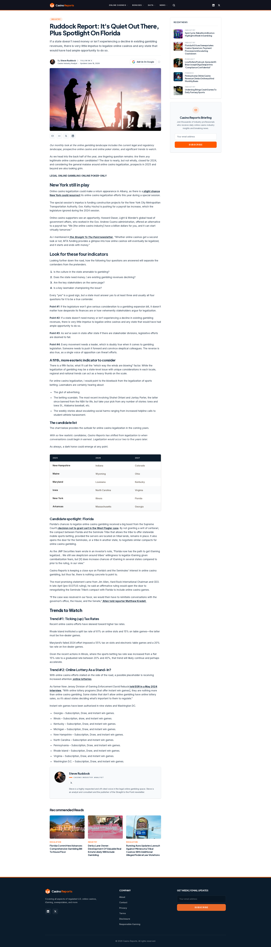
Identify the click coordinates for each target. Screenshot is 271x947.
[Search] (174, 5)
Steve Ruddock (68, 60)
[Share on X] (66, 136)
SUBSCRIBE (196, 144)
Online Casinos (117, 5)
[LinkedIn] (213, 5)
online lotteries (81, 679)
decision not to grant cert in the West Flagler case (88, 528)
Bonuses (137, 5)
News (162, 5)
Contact (123, 902)
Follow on (85, 60)
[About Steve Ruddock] (77, 60)
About (122, 897)
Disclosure (124, 918)
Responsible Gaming (129, 924)
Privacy (123, 908)
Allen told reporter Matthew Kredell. (124, 601)
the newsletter (91, 237)
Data (150, 5)
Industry (56, 19)
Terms (122, 913)
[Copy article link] (59, 136)
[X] (219, 5)
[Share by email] (52, 136)
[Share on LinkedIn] (73, 136)
